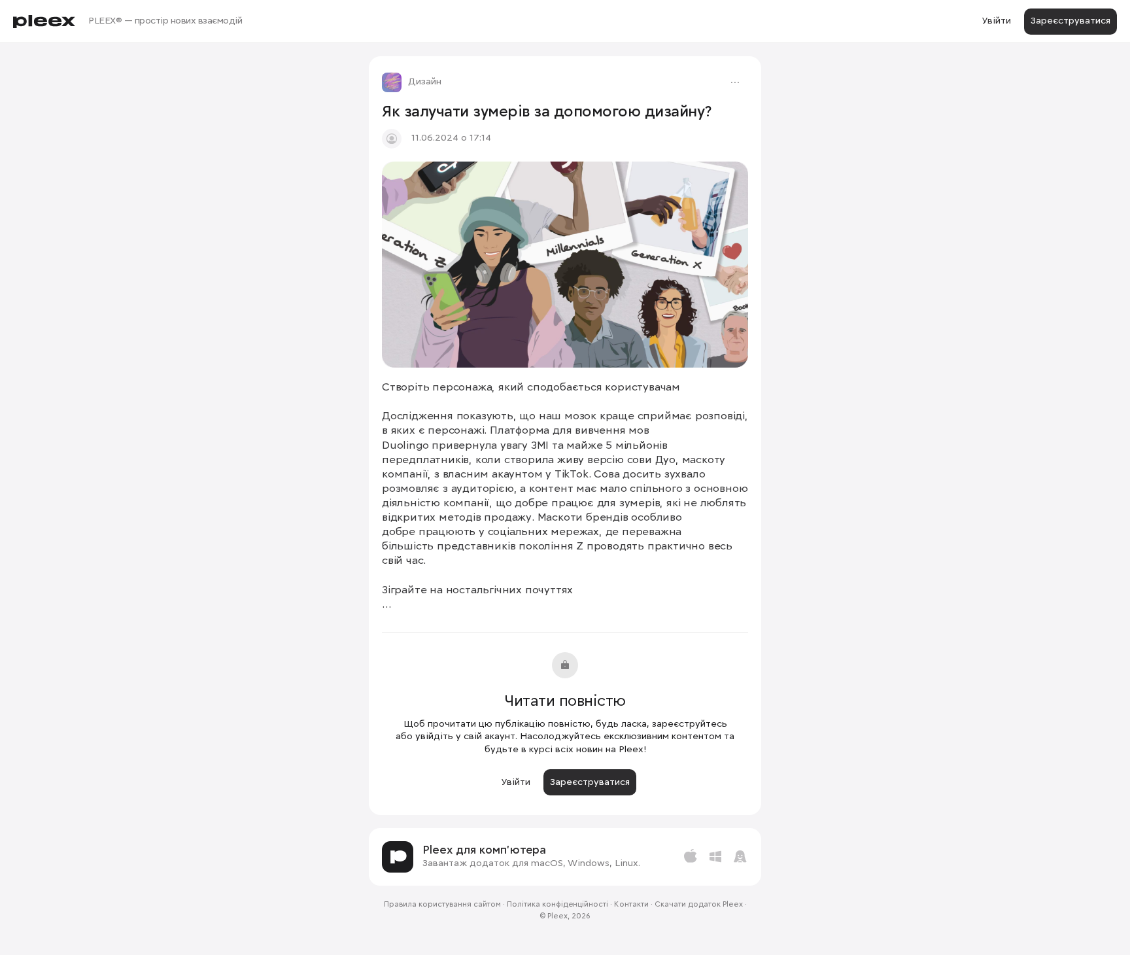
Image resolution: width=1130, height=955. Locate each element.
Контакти (631, 905)
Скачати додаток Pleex (699, 905)
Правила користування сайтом (442, 905)
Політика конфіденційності (557, 905)
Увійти (996, 21)
